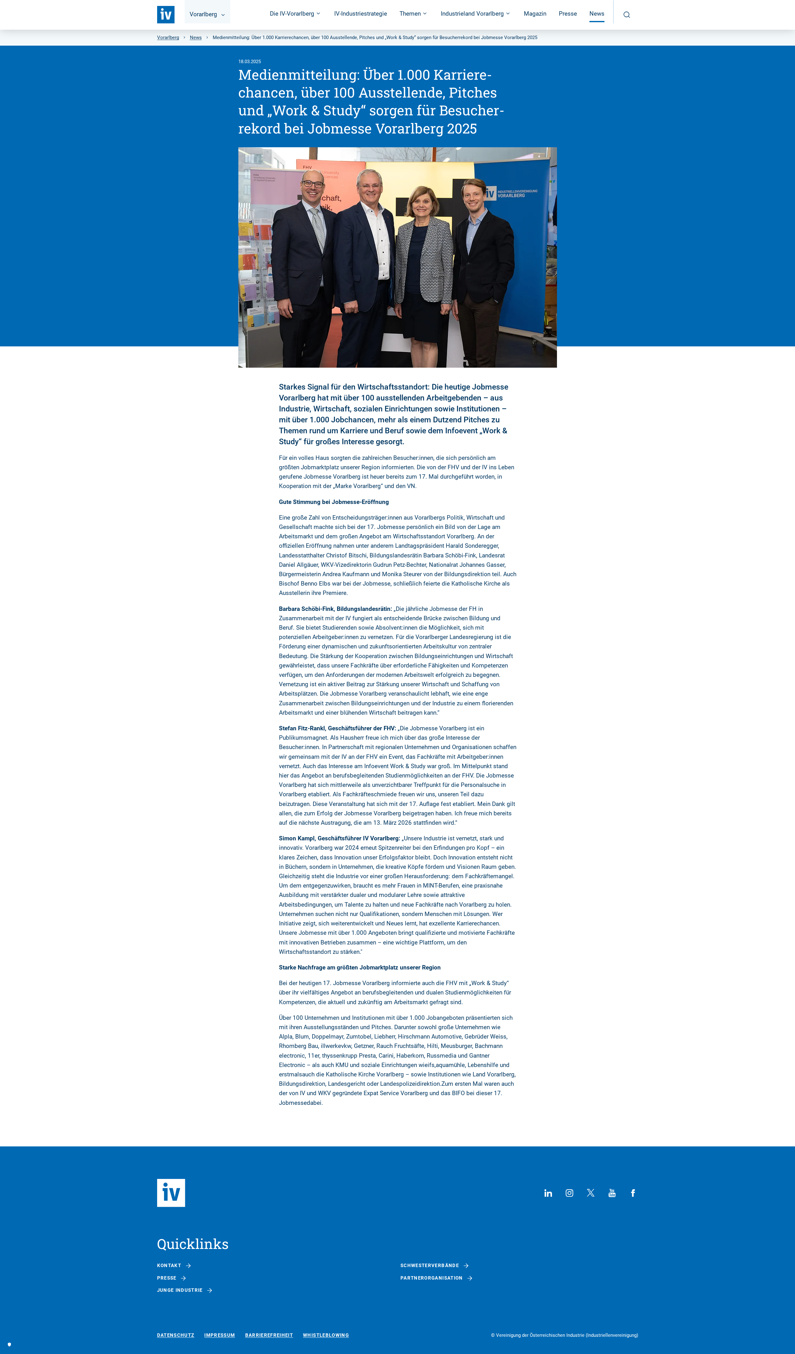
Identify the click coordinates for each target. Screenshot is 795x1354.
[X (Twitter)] (591, 1193)
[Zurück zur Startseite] (166, 14)
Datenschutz (176, 1335)
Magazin (535, 13)
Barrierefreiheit (269, 1335)
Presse (568, 13)
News (596, 13)
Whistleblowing (326, 1335)
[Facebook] (633, 1193)
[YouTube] (612, 1193)
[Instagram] (569, 1193)
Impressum (219, 1335)
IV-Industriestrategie (360, 13)
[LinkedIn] (548, 1193)
